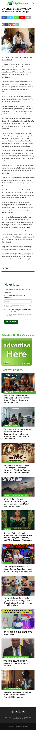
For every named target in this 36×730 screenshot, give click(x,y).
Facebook (16, 718)
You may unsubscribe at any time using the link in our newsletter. (17, 315)
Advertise (12, 717)
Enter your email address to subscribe (14, 296)
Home (5, 717)
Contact (19, 717)
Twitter (22, 718)
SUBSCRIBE (11, 321)
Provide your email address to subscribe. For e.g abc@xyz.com (17, 306)
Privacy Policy (27, 717)
